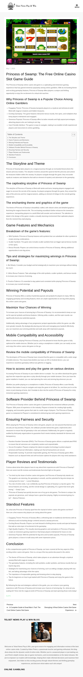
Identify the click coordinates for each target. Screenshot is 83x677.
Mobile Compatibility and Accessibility (20, 145)
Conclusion (12, 157)
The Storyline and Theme (17, 137)
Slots (8, 596)
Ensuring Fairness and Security (19, 150)
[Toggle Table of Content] (72, 134)
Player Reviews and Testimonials (19, 152)
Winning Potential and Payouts (18, 142)
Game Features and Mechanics (19, 140)
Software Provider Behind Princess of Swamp (23, 147)
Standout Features (15, 155)
